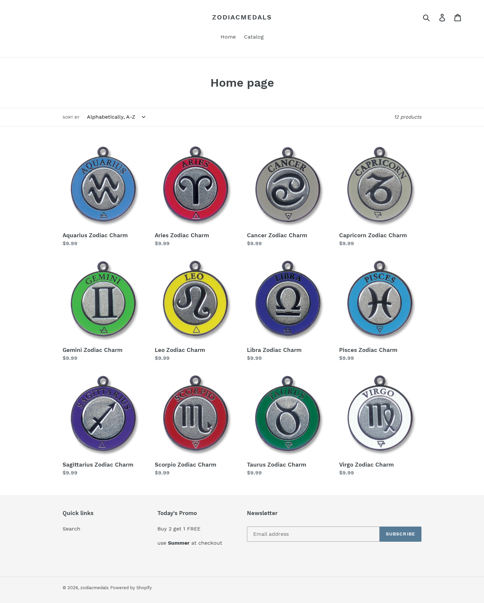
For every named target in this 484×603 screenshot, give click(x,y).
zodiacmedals (242, 17)
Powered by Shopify (131, 587)
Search (71, 529)
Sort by (71, 117)
